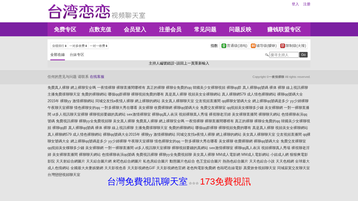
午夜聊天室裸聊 (60, 108)
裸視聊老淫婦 (220, 114)
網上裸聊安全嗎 (83, 87)
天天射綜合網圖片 (70, 161)
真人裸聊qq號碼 (255, 87)
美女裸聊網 (274, 108)
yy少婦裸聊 (299, 101)
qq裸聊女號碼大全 (236, 101)
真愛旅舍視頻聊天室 (259, 168)
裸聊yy (65, 101)
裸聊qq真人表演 (165, 114)
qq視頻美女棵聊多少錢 (245, 108)
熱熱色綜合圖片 (235, 161)
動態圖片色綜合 (182, 161)
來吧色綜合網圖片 (127, 161)
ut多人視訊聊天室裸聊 (70, 114)
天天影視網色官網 (170, 168)
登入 (295, 4)
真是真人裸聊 (176, 94)
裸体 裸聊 (277, 87)
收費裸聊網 (163, 108)
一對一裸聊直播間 (119, 148)
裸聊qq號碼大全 (186, 108)
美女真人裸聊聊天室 (177, 101)
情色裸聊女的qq (87, 108)
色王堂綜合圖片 (209, 161)
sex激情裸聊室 (139, 114)
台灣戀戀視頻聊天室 (64, 175)
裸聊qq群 (234, 87)
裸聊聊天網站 (269, 114)
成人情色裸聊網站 (261, 94)
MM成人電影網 (228, 154)
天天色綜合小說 (262, 161)
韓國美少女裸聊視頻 (209, 87)
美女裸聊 (145, 108)
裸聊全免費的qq (179, 87)
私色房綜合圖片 (155, 161)
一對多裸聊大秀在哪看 (119, 108)
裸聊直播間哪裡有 (130, 87)
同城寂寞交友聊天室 (293, 168)
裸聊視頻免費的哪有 (147, 94)
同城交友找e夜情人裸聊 (114, 101)
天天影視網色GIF (141, 168)
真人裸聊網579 (234, 94)
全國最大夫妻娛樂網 (86, 168)
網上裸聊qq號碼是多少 (270, 101)
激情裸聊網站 (83, 101)
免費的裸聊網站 (94, 94)
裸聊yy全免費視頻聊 (95, 121)
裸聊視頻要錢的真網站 (107, 114)
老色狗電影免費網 (201, 168)
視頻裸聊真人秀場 (193, 114)
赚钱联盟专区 (284, 29)
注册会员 (170, 29)
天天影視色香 (115, 168)
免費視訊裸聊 (67, 121)
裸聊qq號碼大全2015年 (121, 134)
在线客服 (97, 77)
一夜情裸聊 (276, 76)
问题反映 (240, 29)
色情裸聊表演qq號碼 (118, 154)
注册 (306, 4)
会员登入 (135, 29)
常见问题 (205, 29)
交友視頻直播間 (208, 101)
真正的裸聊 (156, 87)
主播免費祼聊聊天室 (64, 94)
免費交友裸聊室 (213, 108)
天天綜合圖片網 (99, 161)
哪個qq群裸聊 (119, 94)
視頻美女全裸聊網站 (204, 94)
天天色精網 (285, 161)
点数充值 (100, 29)
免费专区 (65, 29)
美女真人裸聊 (124, 121)
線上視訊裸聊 (297, 87)
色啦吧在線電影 (229, 168)
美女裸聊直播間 (244, 114)
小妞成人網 (279, 154)
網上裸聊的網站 (147, 101)
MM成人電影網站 (255, 154)
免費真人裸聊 (58, 87)
